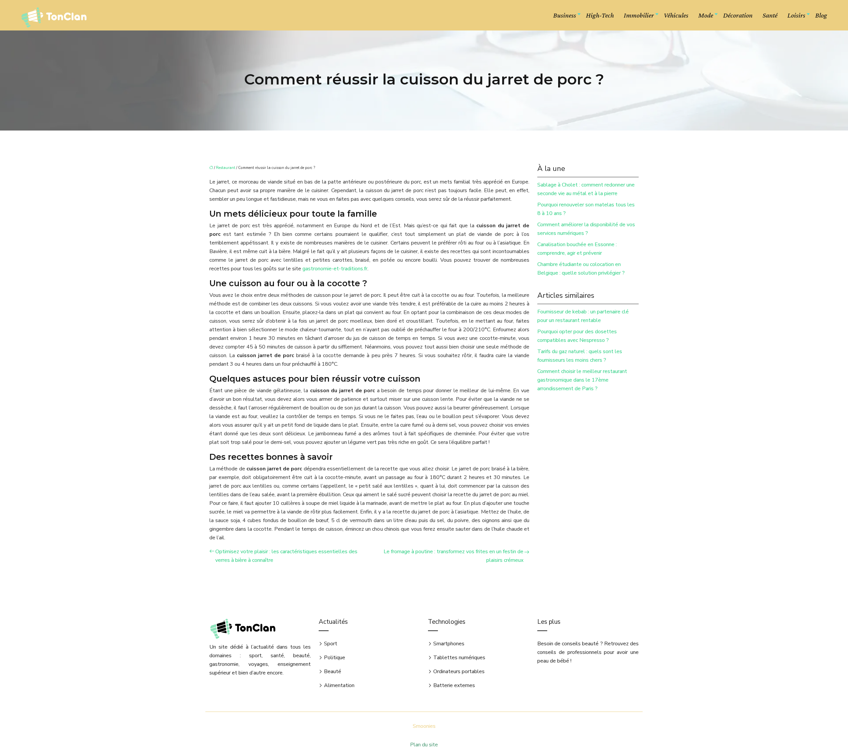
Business (564, 15)
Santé (770, 15)
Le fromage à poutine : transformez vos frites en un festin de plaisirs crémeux (453, 556)
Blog (821, 15)
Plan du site (424, 744)
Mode (705, 15)
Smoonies (424, 726)
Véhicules (676, 15)
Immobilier (639, 15)
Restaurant (225, 167)
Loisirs (796, 15)
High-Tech (600, 15)
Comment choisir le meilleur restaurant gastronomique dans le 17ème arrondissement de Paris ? (582, 380)
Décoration (738, 15)
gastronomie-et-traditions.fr (334, 268)
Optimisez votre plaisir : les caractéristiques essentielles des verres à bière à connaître (286, 556)
